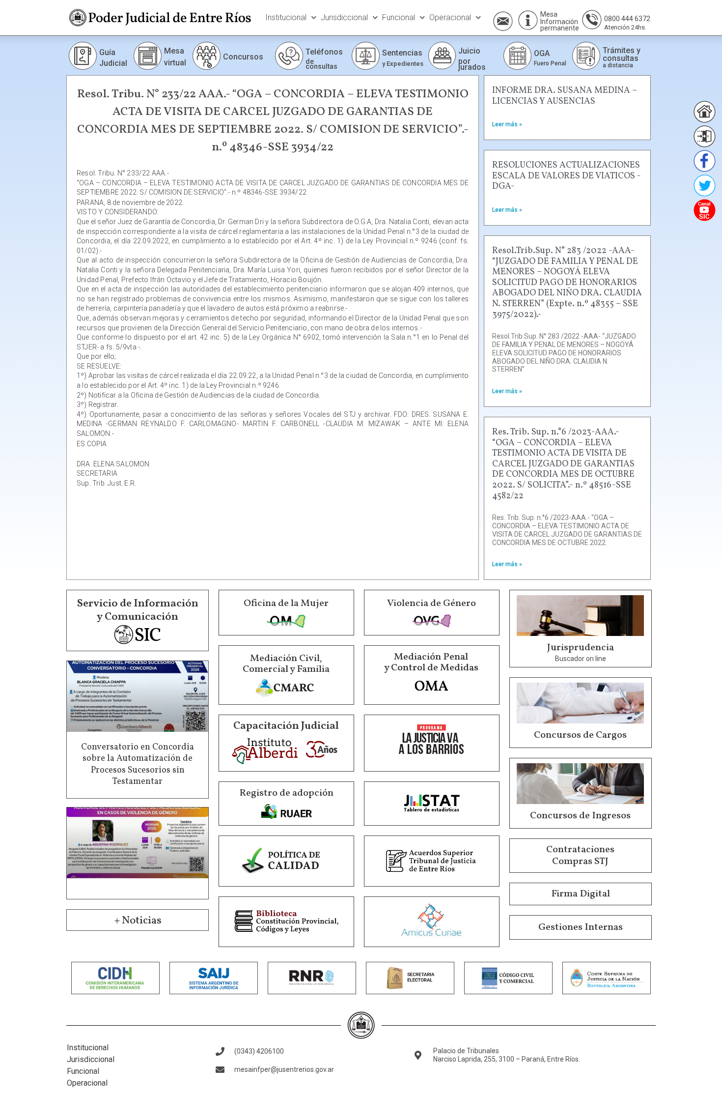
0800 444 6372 (627, 19)
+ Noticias (138, 920)
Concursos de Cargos (580, 735)
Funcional (398, 17)
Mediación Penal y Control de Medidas (431, 662)
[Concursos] (207, 56)
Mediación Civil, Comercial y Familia (286, 664)
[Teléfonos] (289, 56)
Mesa (548, 14)
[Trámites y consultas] (586, 56)
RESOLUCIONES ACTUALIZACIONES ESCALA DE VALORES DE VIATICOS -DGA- (566, 176)
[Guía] (83, 56)
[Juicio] (442, 55)
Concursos (243, 56)
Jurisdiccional (344, 17)
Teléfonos (324, 52)
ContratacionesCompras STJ (580, 855)
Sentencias (402, 53)
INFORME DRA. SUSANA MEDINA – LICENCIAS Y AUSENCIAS (564, 96)
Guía (107, 52)
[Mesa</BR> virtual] (148, 56)
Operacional (450, 17)
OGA (542, 53)
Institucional (285, 17)
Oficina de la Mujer (286, 603)
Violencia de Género (431, 603)
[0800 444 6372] (592, 19)
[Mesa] (528, 20)
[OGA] (517, 56)
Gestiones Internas (580, 927)
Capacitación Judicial (286, 726)
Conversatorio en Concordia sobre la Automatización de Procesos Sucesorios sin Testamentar (137, 764)
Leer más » (507, 124)
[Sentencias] (366, 56)
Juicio (469, 51)
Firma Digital (580, 894)
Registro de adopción (286, 793)
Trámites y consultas (621, 54)
